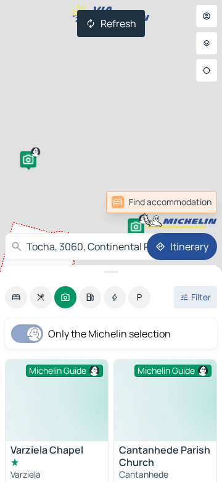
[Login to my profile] (206, 16)
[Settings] (206, 43)
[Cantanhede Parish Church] (165, 400)
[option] (16, 297)
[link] (161, 202)
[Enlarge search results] (111, 272)
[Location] (206, 70)
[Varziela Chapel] (57, 400)
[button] (136, 227)
